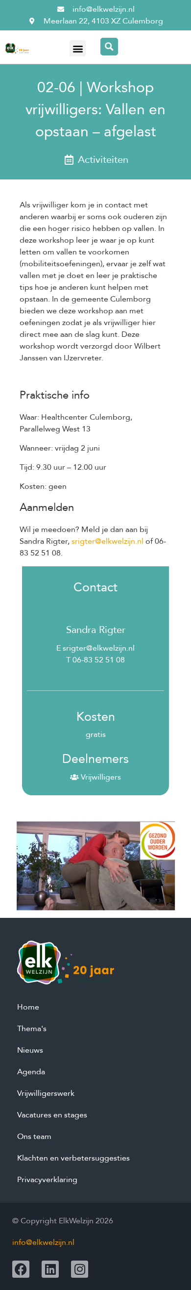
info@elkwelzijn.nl (43, 1242)
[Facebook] (20, 1269)
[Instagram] (79, 1269)
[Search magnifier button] (109, 46)
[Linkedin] (50, 1269)
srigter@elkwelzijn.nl (107, 541)
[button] (78, 48)
